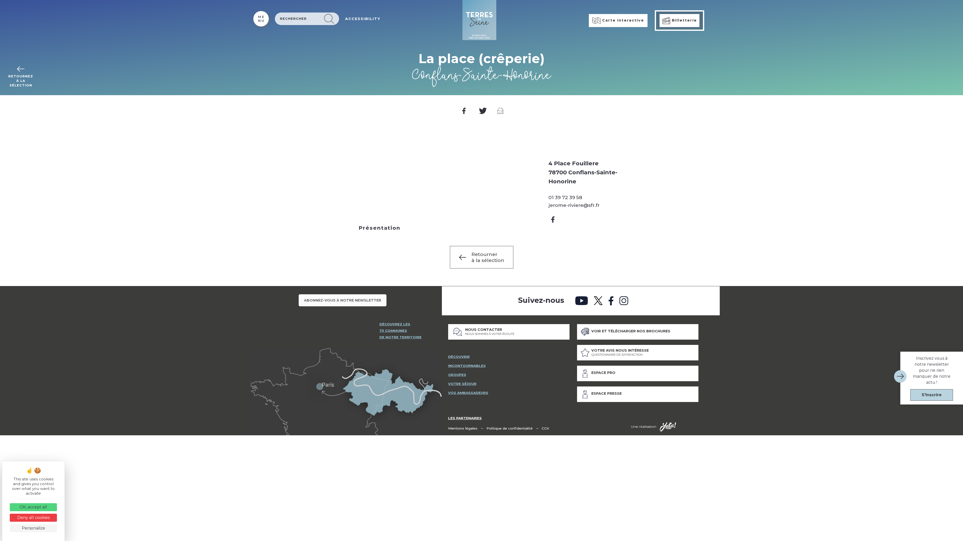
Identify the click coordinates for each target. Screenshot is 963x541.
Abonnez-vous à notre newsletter (342, 300)
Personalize (33, 528)
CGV (545, 428)
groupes (457, 375)
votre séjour (462, 384)
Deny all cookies (33, 517)
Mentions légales (462, 428)
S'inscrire (932, 394)
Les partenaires (465, 418)
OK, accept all (33, 507)
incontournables (467, 366)
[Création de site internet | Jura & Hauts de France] (668, 427)
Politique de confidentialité (510, 428)
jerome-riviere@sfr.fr (574, 205)
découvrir (459, 357)
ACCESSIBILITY (362, 19)
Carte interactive (622, 20)
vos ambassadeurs (468, 393)
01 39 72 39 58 (565, 197)
